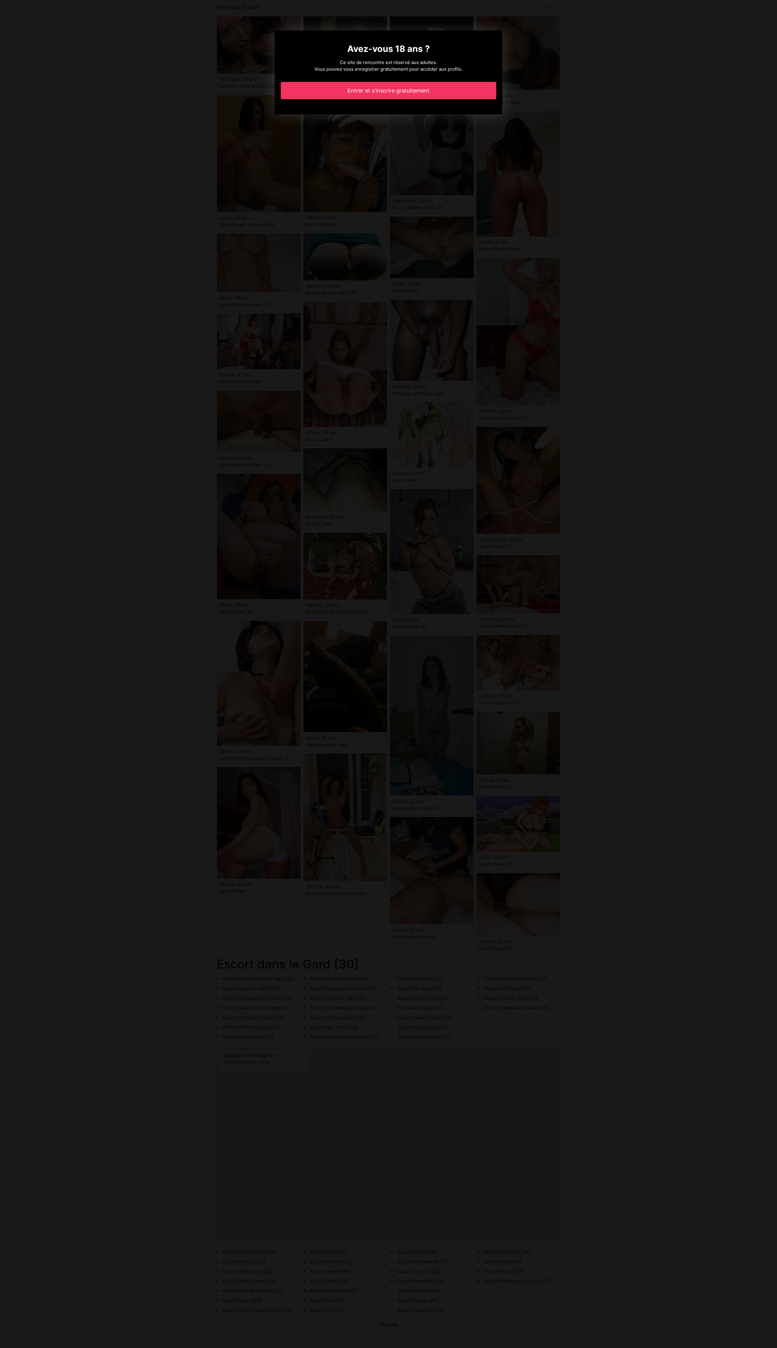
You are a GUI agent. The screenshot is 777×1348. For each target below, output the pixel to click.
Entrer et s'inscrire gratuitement (388, 90)
